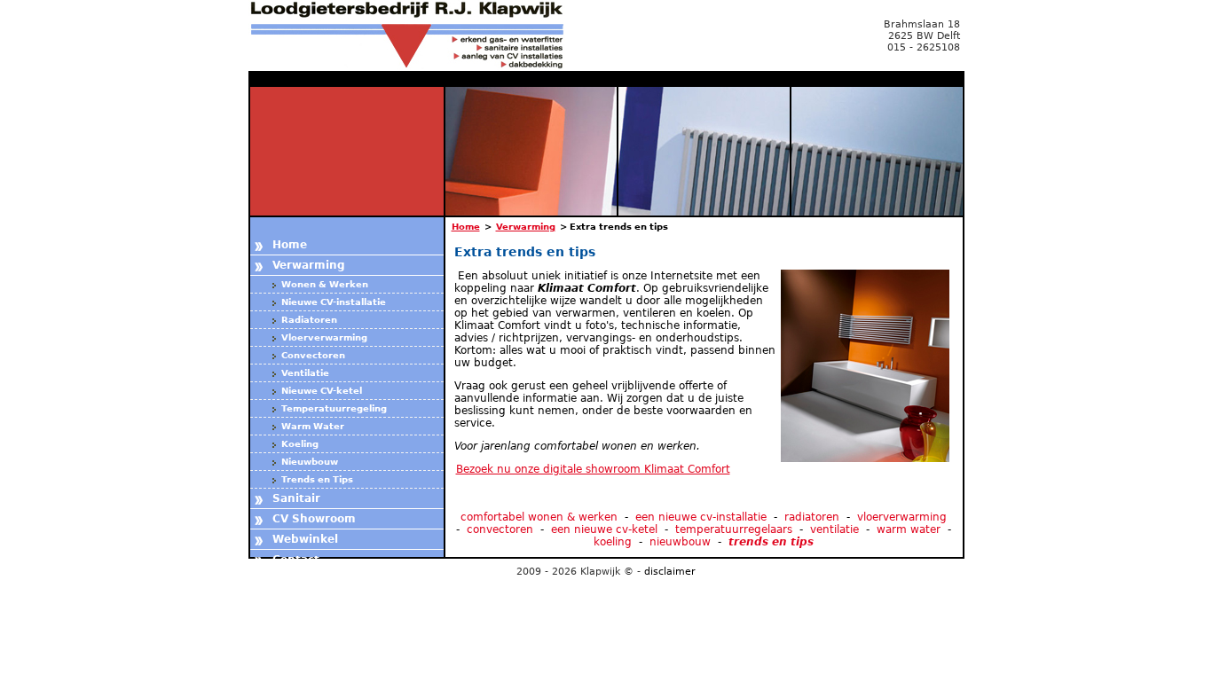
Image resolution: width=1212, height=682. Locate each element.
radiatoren (811, 517)
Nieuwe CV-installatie (333, 302)
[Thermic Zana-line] (456, 276)
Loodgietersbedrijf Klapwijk (417, 35)
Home (289, 245)
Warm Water (312, 426)
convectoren (500, 529)
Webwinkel (305, 539)
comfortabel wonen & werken (539, 517)
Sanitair (296, 498)
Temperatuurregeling (334, 408)
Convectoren (313, 355)
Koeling (300, 444)
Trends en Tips (317, 479)
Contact (295, 559)
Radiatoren (309, 320)
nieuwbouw (680, 542)
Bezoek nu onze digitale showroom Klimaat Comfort (593, 469)
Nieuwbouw (309, 461)
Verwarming (308, 265)
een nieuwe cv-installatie (701, 517)
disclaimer (670, 571)
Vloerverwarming (324, 337)
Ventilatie (305, 373)
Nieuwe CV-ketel (321, 391)
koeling (613, 542)
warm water (908, 529)
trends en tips (771, 542)
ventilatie (834, 529)
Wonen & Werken (324, 284)
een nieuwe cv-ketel (604, 529)
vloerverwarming (902, 517)
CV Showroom (314, 519)
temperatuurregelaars (733, 529)
